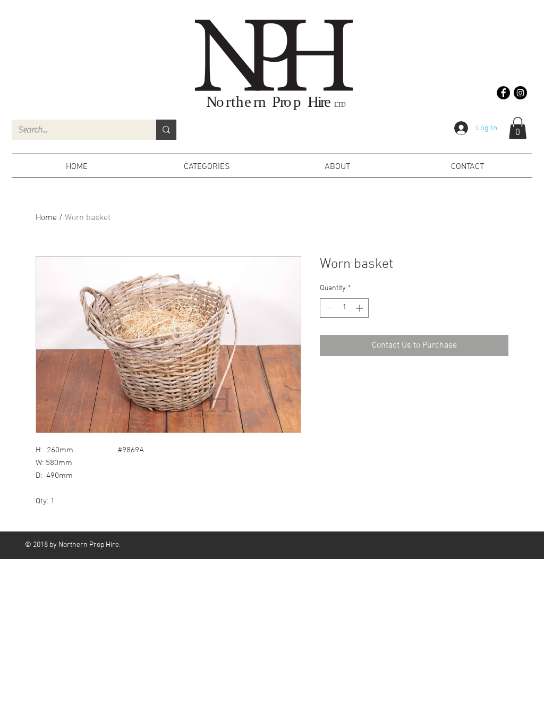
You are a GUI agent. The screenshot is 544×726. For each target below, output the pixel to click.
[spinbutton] (344, 308)
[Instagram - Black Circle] (520, 92)
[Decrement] (328, 308)
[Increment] (360, 308)
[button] (517, 128)
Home (46, 218)
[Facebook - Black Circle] (503, 92)
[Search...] (166, 130)
